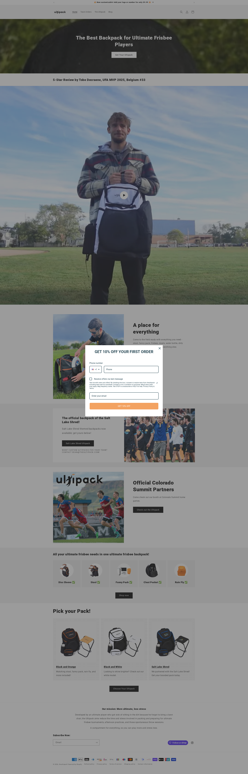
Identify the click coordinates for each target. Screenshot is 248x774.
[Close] (160, 348)
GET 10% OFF (124, 406)
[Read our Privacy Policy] (157, 382)
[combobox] (95, 369)
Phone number (96, 363)
